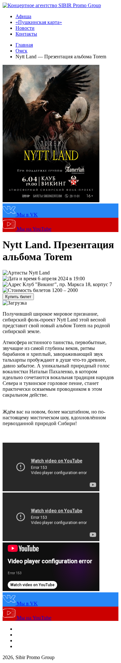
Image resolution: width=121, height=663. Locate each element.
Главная (24, 45)
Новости (25, 28)
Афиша (23, 16)
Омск (21, 50)
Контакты (26, 34)
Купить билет (18, 296)
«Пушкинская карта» (38, 22)
